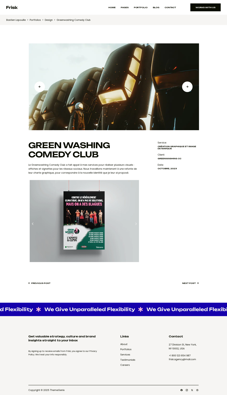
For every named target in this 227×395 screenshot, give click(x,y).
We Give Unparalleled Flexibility (79, 309)
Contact (170, 7)
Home (111, 7)
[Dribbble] (197, 390)
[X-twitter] (192, 390)
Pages (124, 7)
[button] (32, 223)
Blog (156, 7)
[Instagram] (186, 390)
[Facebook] (181, 390)
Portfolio (141, 7)
